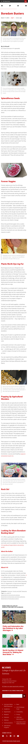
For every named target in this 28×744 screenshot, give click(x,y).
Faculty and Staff (17, 591)
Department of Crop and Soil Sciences (10, 595)
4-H (5, 593)
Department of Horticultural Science (10, 598)
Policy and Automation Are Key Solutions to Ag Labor (13, 628)
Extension (9, 591)
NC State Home (6, 1)
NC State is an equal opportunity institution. (13, 686)
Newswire (24, 591)
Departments (7, 711)
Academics (7, 709)
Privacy (18, 714)
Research (6, 714)
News (17, 704)
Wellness (6, 720)
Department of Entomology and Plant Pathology (13, 596)
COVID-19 (8, 593)
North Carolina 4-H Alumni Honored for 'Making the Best (13, 652)
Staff (12, 18)
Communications (8, 723)
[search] (25, 1)
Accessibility (19, 711)
